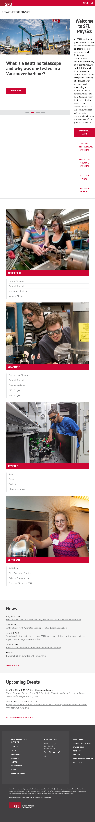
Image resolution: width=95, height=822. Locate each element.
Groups (12, 479)
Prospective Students (19, 375)
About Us (14, 747)
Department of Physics (16, 12)
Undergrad (15, 754)
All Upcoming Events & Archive (18, 717)
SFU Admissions (79, 747)
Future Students (16, 281)
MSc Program (15, 390)
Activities (13, 568)
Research (14, 762)
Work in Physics (16, 296)
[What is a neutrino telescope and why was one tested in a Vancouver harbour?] (35, 37)
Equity (13, 770)
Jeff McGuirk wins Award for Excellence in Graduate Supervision (36, 628)
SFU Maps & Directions (82, 743)
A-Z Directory (78, 762)
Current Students (17, 286)
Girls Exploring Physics (20, 573)
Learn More (16, 91)
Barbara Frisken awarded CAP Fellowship (26, 656)
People (13, 750)
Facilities (13, 484)
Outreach (14, 560)
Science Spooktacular (19, 578)
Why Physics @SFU (18, 773)
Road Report (78, 751)
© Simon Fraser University (42, 798)
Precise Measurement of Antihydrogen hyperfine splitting (33, 647)
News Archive (11, 665)
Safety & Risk (78, 739)
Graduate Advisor (17, 385)
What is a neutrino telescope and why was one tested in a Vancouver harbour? (43, 619)
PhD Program (15, 395)
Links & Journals (17, 489)
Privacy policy (27, 798)
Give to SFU (77, 755)
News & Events (16, 766)
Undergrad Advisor (18, 291)
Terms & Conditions (15, 798)
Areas (11, 474)
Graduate (15, 758)
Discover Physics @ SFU (20, 583)
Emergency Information (83, 759)
